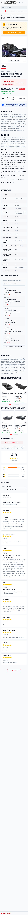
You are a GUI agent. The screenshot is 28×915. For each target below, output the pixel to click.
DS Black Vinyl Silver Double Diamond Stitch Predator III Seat (20, 395)
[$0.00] (25, 2)
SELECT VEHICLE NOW (14, 32)
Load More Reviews (14, 670)
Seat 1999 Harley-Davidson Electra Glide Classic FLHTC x (20, 425)
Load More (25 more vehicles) (15, 346)
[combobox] (16, 486)
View (8, 294)
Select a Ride (22, 98)
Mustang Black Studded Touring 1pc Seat (7, 394)
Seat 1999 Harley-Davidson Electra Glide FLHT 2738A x (7, 425)
